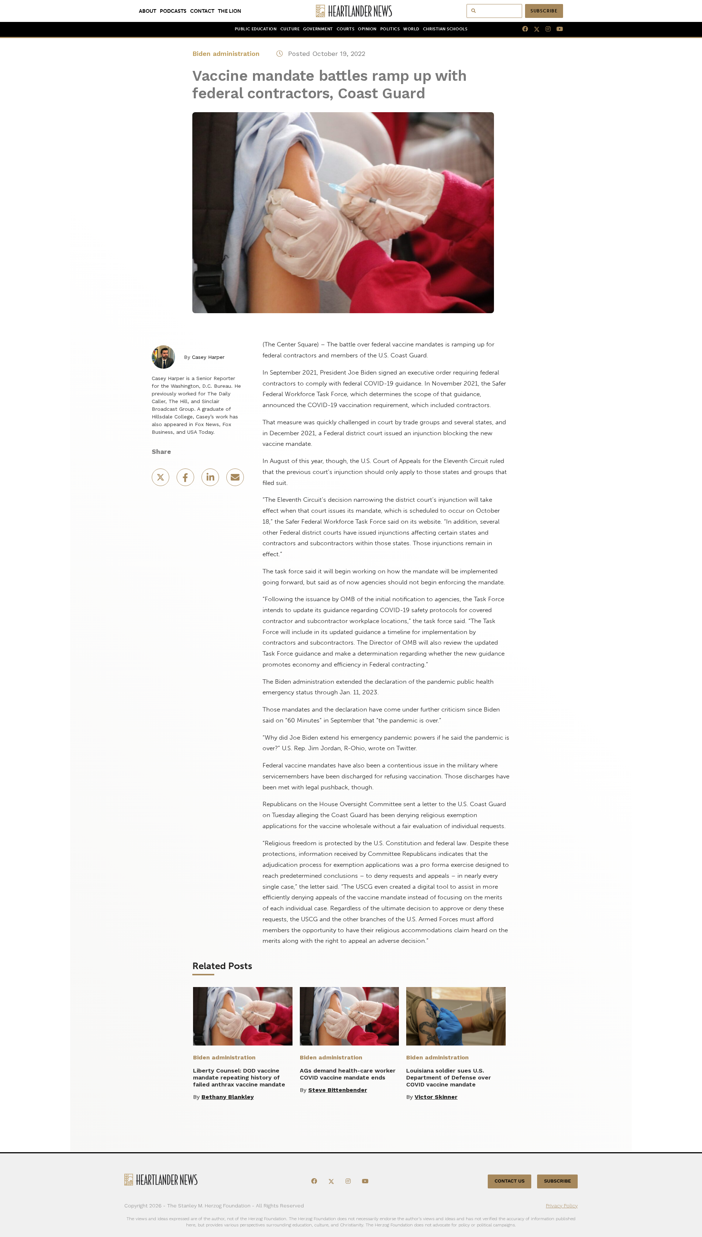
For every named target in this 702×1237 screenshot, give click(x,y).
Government (318, 29)
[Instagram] (545, 29)
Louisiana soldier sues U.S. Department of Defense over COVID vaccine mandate (448, 1077)
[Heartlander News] (351, 11)
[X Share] (161, 479)
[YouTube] (557, 29)
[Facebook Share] (186, 479)
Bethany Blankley (227, 1096)
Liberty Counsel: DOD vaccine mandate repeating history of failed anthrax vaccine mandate (239, 1077)
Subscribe (544, 11)
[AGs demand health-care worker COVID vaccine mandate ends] (349, 1016)
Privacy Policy (562, 1205)
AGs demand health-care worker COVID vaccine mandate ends (348, 1074)
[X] (534, 29)
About (147, 11)
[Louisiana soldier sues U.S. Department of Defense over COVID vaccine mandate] (456, 1016)
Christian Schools (445, 29)
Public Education (256, 29)
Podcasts (173, 11)
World (411, 29)
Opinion (367, 29)
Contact (202, 11)
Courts (345, 29)
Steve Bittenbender (337, 1089)
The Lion (229, 11)
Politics (390, 29)
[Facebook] (522, 29)
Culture (290, 29)
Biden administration (226, 53)
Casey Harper (208, 357)
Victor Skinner (436, 1096)
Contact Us (510, 1181)
